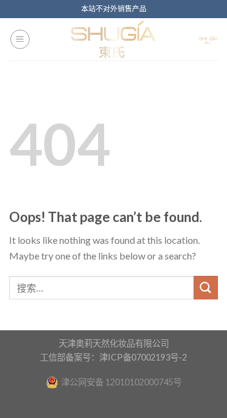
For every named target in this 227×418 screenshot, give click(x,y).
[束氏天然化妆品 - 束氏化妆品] (114, 39)
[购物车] (208, 39)
